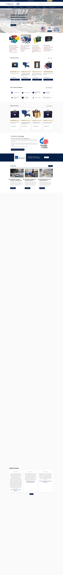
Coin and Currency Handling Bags (13, 47)
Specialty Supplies (38, 97)
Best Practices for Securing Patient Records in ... (45, 180)
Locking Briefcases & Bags (47, 50)
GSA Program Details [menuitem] (30, 7)
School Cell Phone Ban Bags (36, 47)
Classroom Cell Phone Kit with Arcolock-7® (47, 74)
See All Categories (49, 87)
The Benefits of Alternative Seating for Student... (30, 180)
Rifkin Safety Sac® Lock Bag (14, 73)
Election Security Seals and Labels (25, 48)
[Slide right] (51, 58)
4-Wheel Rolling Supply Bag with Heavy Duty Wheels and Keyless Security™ (25, 74)
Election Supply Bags (23, 47)
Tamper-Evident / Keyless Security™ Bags (38, 92)
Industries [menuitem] (21, 7)
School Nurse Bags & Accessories (36, 48)
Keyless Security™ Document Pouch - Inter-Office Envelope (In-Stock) (37, 74)
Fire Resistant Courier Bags (26, 97)
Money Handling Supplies (12, 48)
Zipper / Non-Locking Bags (48, 92)
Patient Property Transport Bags (48, 49)
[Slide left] (49, 58)
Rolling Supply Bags (27, 92)
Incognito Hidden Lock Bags (16, 97)
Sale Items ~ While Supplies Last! (48, 97)
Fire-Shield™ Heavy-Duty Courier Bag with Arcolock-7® (37, 123)
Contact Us (49, 0)
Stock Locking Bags (16, 92)
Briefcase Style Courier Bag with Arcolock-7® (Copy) (47, 123)
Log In (46, 157)
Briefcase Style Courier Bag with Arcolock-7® (14, 123)
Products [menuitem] (14, 7)
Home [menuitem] (9, 7)
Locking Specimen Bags (47, 48)
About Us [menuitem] (44, 7)
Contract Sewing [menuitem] (51, 7)
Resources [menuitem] (37, 7)
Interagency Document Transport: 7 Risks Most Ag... (16, 180)
